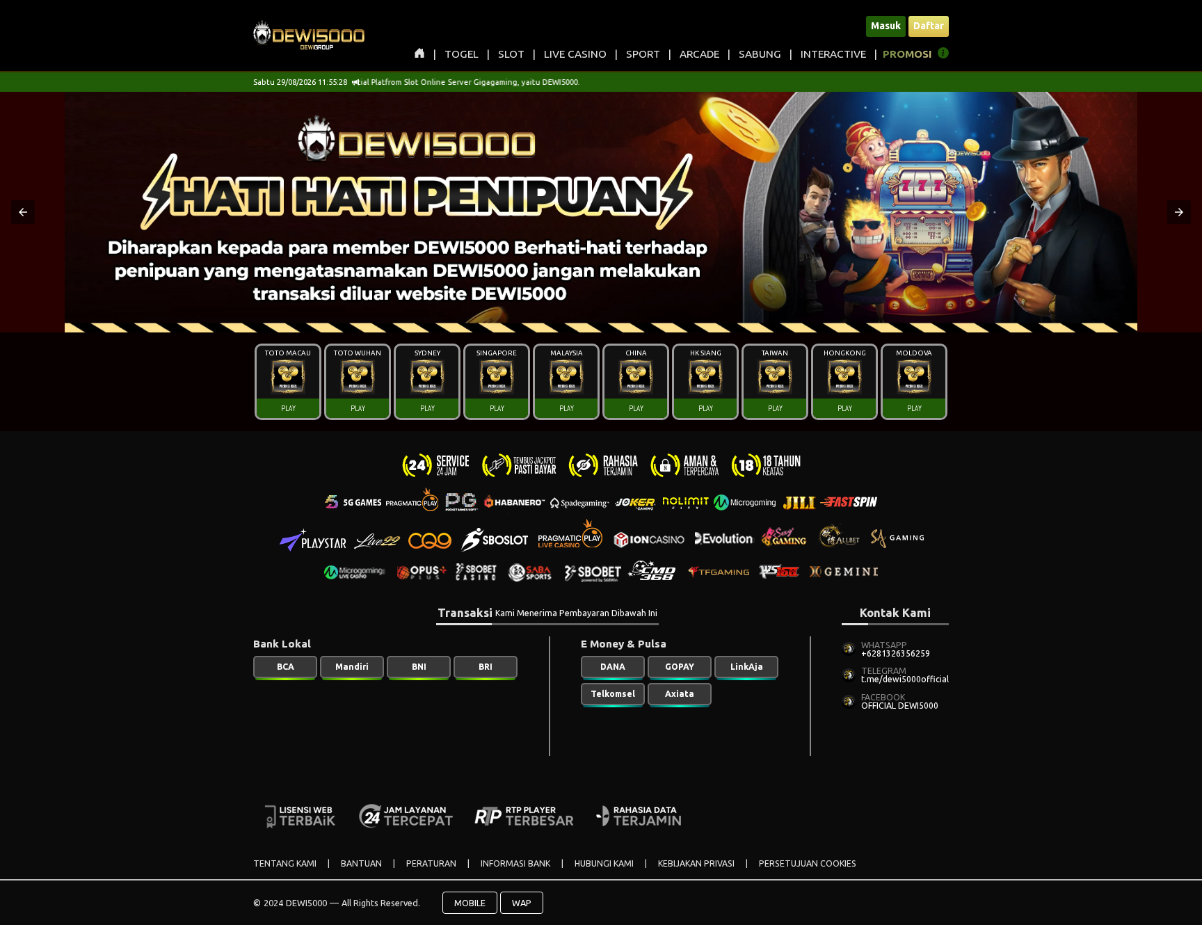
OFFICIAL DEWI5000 (899, 705)
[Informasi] (943, 55)
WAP (521, 903)
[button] (23, 212)
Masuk (886, 25)
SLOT (511, 54)
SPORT (643, 54)
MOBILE (470, 903)
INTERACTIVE (833, 54)
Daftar (928, 25)
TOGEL (461, 54)
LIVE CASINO (575, 54)
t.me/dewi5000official (905, 679)
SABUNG (760, 54)
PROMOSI (907, 54)
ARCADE (699, 54)
